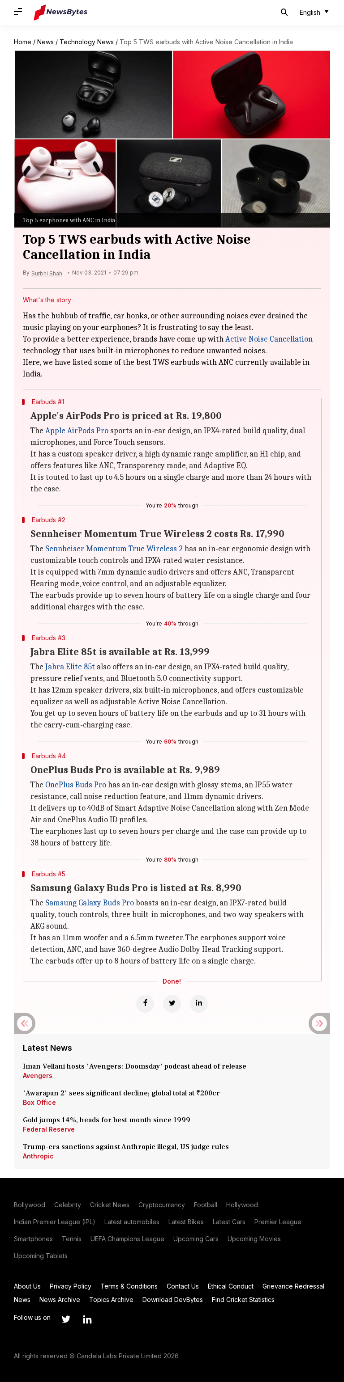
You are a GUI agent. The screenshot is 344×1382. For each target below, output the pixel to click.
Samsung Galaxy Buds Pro (89, 903)
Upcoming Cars (196, 1239)
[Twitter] (172, 1004)
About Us (27, 1286)
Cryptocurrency (161, 1205)
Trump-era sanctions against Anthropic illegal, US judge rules (126, 1146)
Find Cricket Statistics (243, 1299)
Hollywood (242, 1205)
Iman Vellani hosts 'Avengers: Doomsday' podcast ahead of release (134, 1066)
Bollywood (29, 1205)
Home (22, 42)
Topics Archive (111, 1299)
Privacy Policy (70, 1286)
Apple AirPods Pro (76, 430)
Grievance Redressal (293, 1286)
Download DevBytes (172, 1299)
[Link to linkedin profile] (87, 1319)
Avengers (37, 1075)
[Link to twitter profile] (66, 1319)
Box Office (39, 1102)
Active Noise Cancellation (269, 339)
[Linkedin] (199, 1004)
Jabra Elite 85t (70, 667)
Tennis (72, 1239)
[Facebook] (145, 1004)
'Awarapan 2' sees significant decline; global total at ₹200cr (121, 1093)
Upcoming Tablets (41, 1255)
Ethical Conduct (231, 1286)
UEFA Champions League (127, 1239)
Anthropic (38, 1156)
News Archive (59, 1299)
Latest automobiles (131, 1222)
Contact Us (183, 1286)
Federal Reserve (49, 1129)
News (45, 42)
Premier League (277, 1222)
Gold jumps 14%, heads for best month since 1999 (106, 1120)
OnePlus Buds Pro (75, 785)
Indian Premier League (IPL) (54, 1222)
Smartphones (33, 1239)
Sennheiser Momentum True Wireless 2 (114, 549)
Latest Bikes (186, 1222)
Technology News (87, 42)
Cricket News (109, 1205)
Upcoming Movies (254, 1239)
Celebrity (67, 1205)
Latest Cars (229, 1222)
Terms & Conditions (129, 1286)
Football (205, 1205)
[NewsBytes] (60, 12)
